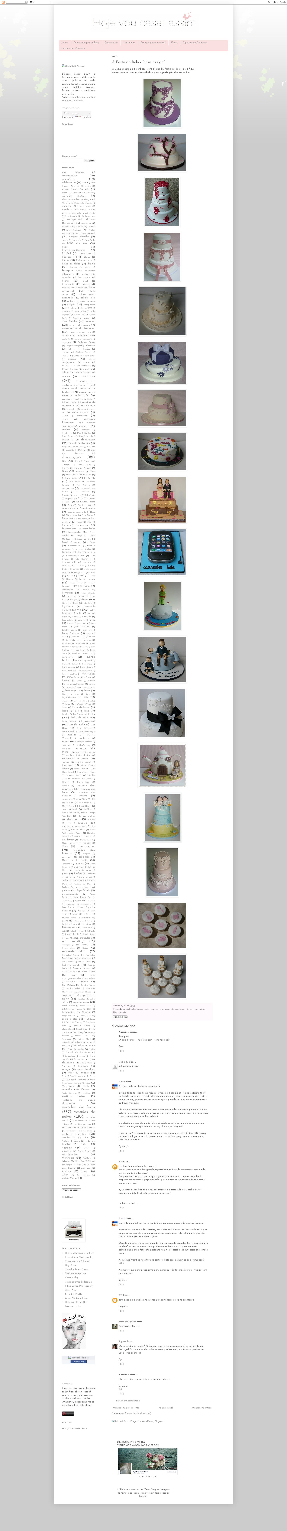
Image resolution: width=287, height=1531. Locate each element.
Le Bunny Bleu (72, 687)
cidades (72, 359)
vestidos (86, 1093)
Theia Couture (68, 1056)
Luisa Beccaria (84, 728)
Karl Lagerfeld (85, 661)
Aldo (86, 189)
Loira (122, 1082)
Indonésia (87, 603)
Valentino (81, 1080)
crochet (66, 429)
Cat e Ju (123, 1062)
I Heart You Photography (79, 1257)
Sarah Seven (85, 1006)
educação (70, 475)
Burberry (66, 288)
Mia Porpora (85, 803)
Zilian (65, 1175)
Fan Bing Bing (84, 505)
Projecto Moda (69, 924)
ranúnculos (84, 938)
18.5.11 (122, 1051)
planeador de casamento (78, 904)
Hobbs (86, 586)
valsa (92, 1080)
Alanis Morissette (82, 186)
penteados (81, 887)
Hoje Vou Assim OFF (76, 1302)
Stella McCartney (74, 1022)
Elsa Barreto (83, 485)
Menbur (65, 786)
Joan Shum (80, 644)
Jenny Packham (70, 633)
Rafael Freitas (76, 931)
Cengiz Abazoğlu (73, 346)
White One (79, 1161)
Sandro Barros (88, 985)
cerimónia (89, 345)
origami (86, 854)
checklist (66, 352)
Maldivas (66, 749)
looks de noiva (79, 718)
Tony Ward (87, 1063)
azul (128, 1009)
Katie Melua (85, 667)
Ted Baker (78, 1046)
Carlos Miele (79, 315)
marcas (65, 762)
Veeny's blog (71, 1278)
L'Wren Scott (73, 677)
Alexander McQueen (74, 196)
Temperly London (75, 1049)
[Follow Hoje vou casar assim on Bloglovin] (74, 1348)
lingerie (65, 701)
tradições (83, 1066)
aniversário (90, 213)
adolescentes (69, 183)
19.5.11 (122, 1394)
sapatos (67, 995)
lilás (115, 1012)
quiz (64, 931)
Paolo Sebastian (82, 870)
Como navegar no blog (86, 42)
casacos (90, 321)
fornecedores (83, 525)
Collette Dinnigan (82, 372)
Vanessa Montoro (73, 1083)
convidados (71, 402)
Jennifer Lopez (69, 630)
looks (91, 714)
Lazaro (91, 684)
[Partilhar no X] (120, 1016)
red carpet (82, 945)
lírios (67, 704)
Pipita (122, 1341)
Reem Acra (68, 948)
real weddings (73, 941)
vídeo (84, 1144)
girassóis (87, 562)
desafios (85, 443)
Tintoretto (79, 1059)
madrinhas (84, 738)
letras (87, 690)
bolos (133, 1009)
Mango (66, 752)
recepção (66, 945)
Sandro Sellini (73, 989)
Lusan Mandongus (86, 732)
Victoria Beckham (71, 1141)
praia (74, 914)
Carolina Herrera (81, 318)
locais (65, 711)
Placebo (91, 901)
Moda (75, 809)
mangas (81, 748)
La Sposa (86, 677)
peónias (66, 890)
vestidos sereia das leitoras (79, 1131)
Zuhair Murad (69, 1178)
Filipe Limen (71, 515)
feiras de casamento (76, 512)
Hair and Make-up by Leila (79, 1253)
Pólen (80, 907)
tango (89, 1043)
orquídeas (84, 857)
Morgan (91, 820)
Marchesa (67, 765)
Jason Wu (81, 623)
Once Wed (70, 1290)
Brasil (85, 281)
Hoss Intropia (88, 593)
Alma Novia (67, 203)
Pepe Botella (83, 890)
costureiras (82, 416)
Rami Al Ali (70, 938)
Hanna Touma (75, 583)
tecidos (65, 1046)
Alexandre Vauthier (71, 200)
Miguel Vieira (68, 806)
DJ (76, 461)
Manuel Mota (84, 755)
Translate (86, 117)
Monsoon (72, 819)
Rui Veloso (90, 979)
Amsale (65, 209)
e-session (80, 471)
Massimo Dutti (73, 775)
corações (71, 409)
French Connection (71, 542)
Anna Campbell (71, 216)
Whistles (66, 1161)
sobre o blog (69, 1019)
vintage (67, 1147)
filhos (92, 512)
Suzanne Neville (82, 1036)
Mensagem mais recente (126, 1408)
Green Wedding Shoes (76, 1298)
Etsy (80, 498)
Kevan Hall (67, 671)
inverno (76, 609)
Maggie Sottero (84, 742)
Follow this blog (78, 1362)
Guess (92, 576)
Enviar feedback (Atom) (138, 1413)
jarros (92, 620)
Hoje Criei (70, 1265)
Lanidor (66, 680)
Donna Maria (84, 465)
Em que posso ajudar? (153, 42)
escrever (76, 495)
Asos (78, 230)
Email (174, 42)
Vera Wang (68, 1086)
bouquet (67, 270)
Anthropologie (88, 216)
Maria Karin (79, 769)
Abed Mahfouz (73, 172)
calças (71, 304)
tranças (66, 1069)
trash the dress (86, 1069)
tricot (71, 1073)
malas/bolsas (83, 745)
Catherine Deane (86, 342)
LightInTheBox (69, 697)
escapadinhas (82, 492)
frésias (91, 542)
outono (79, 863)
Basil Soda (90, 240)
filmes (65, 518)
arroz (68, 230)
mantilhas (69, 755)
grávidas (90, 572)
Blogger (143, 1496)
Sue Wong (78, 1032)
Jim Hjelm (70, 640)
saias (87, 982)
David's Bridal (85, 436)
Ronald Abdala (69, 972)
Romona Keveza (81, 968)
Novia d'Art (85, 840)
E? (120, 1162)
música (82, 823)
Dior (93, 450)
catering (66, 342)
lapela (80, 681)
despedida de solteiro (72, 447)
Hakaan (69, 579)
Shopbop (86, 1012)
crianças (174, 1009)
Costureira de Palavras (77, 1261)
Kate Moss (87, 664)
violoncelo (66, 1151)
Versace (85, 1089)
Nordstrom (68, 840)
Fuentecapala (74, 546)
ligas (88, 694)
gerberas (91, 552)
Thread (82, 1056)
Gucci (81, 576)
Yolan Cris (81, 1165)
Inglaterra (67, 606)
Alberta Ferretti (70, 189)
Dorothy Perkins (82, 468)
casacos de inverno (79, 325)
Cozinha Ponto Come (76, 1269)
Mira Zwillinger (84, 806)
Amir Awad (85, 206)
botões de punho (80, 267)
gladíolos (66, 566)
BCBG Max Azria (77, 243)
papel (65, 874)
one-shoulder (86, 846)
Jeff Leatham (81, 627)
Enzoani (83, 489)
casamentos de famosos (78, 328)
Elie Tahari (75, 482)
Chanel (72, 349)
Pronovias (68, 927)
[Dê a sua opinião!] (117, 1016)
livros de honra (81, 707)
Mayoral (66, 782)
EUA (69, 505)
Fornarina (66, 525)
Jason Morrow (140, 1493)
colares (65, 372)
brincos (85, 284)
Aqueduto (66, 227)
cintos (86, 362)
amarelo (66, 206)
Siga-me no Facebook (195, 42)
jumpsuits (67, 657)
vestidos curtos (73, 1096)
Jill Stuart (90, 637)
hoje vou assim (73, 1306)
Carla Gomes (80, 312)
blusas (65, 260)
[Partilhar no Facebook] (123, 1016)
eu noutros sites (85, 502)
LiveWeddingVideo (83, 704)
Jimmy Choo (85, 640)
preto (65, 921)
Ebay (92, 471)
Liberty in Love (70, 694)
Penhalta (66, 887)
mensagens (67, 799)
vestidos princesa (82, 1124)
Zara (83, 1171)
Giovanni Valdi (69, 562)
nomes (88, 836)
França (79, 536)
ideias (84, 599)
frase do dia (83, 539)
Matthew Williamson (81, 779)
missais (65, 809)
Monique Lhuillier (86, 816)
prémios (87, 914)
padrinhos (78, 867)
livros (64, 707)
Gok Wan (79, 566)
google (76, 569)
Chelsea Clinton (83, 352)
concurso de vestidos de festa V (78, 399)
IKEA (75, 603)
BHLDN (66, 253)
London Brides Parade (73, 714)
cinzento (66, 366)
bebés (65, 247)
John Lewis (80, 650)
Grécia (70, 576)
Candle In (72, 308)
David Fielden (84, 433)
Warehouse (68, 1158)
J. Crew (73, 617)
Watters (87, 1158)
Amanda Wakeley (84, 203)
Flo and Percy (80, 519)
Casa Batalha (69, 321)
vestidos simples (74, 1134)
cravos (65, 419)
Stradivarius (81, 1029)
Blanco (87, 257)
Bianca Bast (85, 254)
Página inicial (165, 1408)
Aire (84, 183)
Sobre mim (129, 42)
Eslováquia (90, 495)
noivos (77, 836)
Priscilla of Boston (83, 921)
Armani (91, 227)
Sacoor (77, 982)
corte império (80, 412)
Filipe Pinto (86, 515)
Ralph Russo (89, 934)
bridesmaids (68, 284)
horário (86, 590)
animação (76, 213)
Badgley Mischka (79, 237)
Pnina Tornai (68, 907)
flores (79, 522)
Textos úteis (111, 42)
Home (64, 42)
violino (87, 1148)
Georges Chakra (83, 549)
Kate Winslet (68, 667)
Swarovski (66, 1039)
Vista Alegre (84, 1151)
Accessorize (69, 175)
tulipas (85, 1073)
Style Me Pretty (73, 1294)
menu (78, 799)
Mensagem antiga (202, 1408)
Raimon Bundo (72, 934)
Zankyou (66, 1171)
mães (65, 741)
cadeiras (71, 301)
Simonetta (86, 1016)
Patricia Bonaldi (84, 877)
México (69, 803)
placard (77, 901)
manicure (80, 752)
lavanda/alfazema (75, 684)
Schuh (64, 1009)
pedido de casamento (73, 880)
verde (86, 1086)
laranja (91, 680)
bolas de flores (71, 264)
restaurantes (85, 958)
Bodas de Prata (84, 260)
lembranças (71, 690)
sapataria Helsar (82, 992)
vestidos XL (68, 1138)
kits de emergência (83, 671)
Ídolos (65, 603)
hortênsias (67, 593)
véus (85, 1137)
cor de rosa (163, 1009)
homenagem (67, 590)
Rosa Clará (88, 972)
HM (75, 586)
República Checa (70, 955)
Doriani (65, 468)
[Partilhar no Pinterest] (126, 1016)
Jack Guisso (67, 620)
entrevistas (68, 488)
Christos (66, 356)
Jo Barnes (66, 644)
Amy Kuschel (81, 210)
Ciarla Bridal (89, 356)
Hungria (73, 600)
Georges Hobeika (71, 552)
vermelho (122, 1012)
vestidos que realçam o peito (78, 1127)
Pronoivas (86, 924)
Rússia (68, 982)
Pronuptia (87, 928)
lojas (86, 711)
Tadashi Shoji (84, 1039)
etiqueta (69, 499)
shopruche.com (68, 1016)
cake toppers (151, 1009)
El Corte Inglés (69, 478)
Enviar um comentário (128, 1401)
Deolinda (73, 443)
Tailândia (66, 1042)
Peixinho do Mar (82, 884)
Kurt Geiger (88, 674)
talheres (79, 1043)
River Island (84, 962)
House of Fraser (75, 596)
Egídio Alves (85, 475)
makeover (66, 745)
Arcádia (79, 227)
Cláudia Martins (70, 369)
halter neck (87, 579)
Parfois (78, 874)
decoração (88, 439)
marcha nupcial (83, 762)
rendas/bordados (73, 951)
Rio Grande (67, 962)
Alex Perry (86, 193)
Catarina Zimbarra (83, 339)
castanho (66, 339)
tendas (92, 1049)
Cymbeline (67, 433)
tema (92, 1046)
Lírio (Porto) (89, 701)
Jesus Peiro (76, 637)
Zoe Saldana (83, 1175)
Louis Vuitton (69, 721)
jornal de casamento (81, 654)
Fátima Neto (68, 509)
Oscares (66, 864)
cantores (66, 312)
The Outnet (85, 1052)
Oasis (65, 846)
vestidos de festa (78, 1107)
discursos (79, 454)
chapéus (86, 349)
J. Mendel (86, 617)
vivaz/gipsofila (70, 1154)
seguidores (77, 1009)
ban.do (65, 240)
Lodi (77, 711)
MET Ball (90, 799)
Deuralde (70, 450)
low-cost (89, 721)
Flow (89, 522)
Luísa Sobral (68, 732)
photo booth (79, 897)
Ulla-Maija (69, 1080)
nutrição (87, 843)
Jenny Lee (87, 630)
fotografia (74, 532)
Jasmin (70, 624)
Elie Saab (88, 478)
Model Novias (69, 813)
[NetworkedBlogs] (78, 1358)
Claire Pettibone (82, 366)
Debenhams (67, 440)
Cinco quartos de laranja (78, 1282)
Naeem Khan (78, 830)
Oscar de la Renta (74, 860)
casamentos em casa (80, 332)
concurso (87, 376)
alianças (87, 199)
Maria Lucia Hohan (86, 772)
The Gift (69, 1052)
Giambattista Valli (75, 556)
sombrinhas (90, 1019)
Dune (65, 471)
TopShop (66, 1066)
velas (87, 1083)
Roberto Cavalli (71, 965)
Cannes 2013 (86, 308)
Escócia (65, 495)
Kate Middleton (69, 664)
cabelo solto (88, 298)
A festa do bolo (171, 69)
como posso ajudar (72, 101)
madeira (72, 735)
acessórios (68, 179)
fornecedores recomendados (192, 1009)
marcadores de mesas (75, 758)
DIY (64, 461)
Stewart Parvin (82, 1026)
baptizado (76, 240)
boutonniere (84, 277)
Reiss (85, 948)
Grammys (75, 572)
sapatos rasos (81, 1002)
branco (140, 1009)
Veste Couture (69, 1093)
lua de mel (76, 724)
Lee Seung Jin (88, 687)
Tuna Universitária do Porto (82, 1076)
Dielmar (82, 450)
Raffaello (91, 931)
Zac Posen (86, 1168)
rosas (74, 975)
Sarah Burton (68, 1006)
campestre (89, 305)
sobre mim (80, 97)
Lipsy (76, 701)
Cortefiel (66, 416)
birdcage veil (69, 257)
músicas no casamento (74, 826)
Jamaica (81, 620)
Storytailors (67, 1029)
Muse (69, 823)
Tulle (64, 1076)
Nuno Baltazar (69, 843)
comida (66, 376)
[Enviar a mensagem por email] (114, 1016)
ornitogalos (67, 857)
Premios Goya (69, 918)
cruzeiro (85, 430)
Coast (86, 369)
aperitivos (86, 223)
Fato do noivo (87, 508)
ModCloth (87, 809)
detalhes (91, 447)
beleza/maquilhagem (73, 250)
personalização (70, 894)
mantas (91, 752)
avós (84, 234)
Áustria (74, 234)
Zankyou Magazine (75, 1274)
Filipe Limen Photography (79, 1286)
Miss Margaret (127, 1322)
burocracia (78, 288)
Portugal (81, 911)
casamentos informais (75, 335)
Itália (78, 613)
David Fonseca (68, 436)
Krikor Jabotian (69, 674)
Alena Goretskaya (70, 193)
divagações (71, 457)
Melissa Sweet (83, 782)
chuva (76, 356)
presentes (86, 918)
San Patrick (68, 985)
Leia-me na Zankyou (73, 48)
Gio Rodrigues (83, 559)
